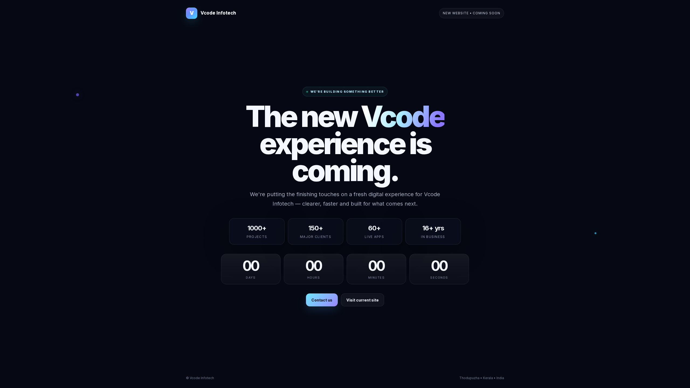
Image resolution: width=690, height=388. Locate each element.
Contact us (321, 300)
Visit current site (362, 300)
